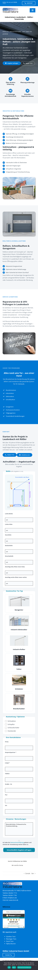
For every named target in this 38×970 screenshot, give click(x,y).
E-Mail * (7, 763)
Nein (14, 967)
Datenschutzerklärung (17, 842)
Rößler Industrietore (17, 961)
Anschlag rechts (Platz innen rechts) (16, 577)
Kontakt (28, 961)
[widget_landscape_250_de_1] (14, 911)
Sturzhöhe (8, 535)
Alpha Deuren (11, 944)
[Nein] (36, 965)
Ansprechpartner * (10, 752)
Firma (6, 742)
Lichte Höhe (8, 524)
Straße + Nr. (8, 784)
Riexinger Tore (11, 939)
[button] (19, 603)
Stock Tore (9, 941)
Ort (6, 805)
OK (9, 967)
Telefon (7, 773)
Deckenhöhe (9, 545)
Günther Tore (10, 937)
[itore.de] (10, 9)
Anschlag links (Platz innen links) (15, 567)
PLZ (6, 795)
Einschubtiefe (9, 556)
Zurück (27, 873)
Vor (32, 873)
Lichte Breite (9, 513)
